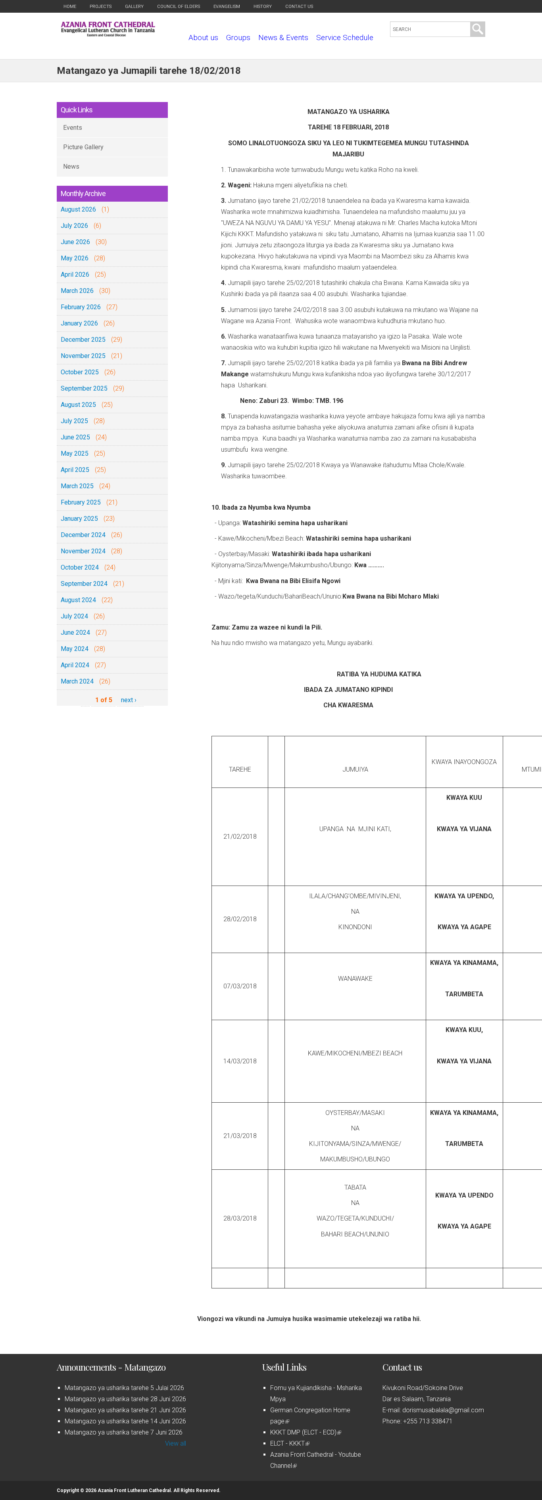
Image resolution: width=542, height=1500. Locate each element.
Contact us (299, 6)
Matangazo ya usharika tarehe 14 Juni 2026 (125, 1421)
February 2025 (81, 502)
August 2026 (78, 209)
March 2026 (77, 291)
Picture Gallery (83, 147)
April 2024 (75, 665)
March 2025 (77, 486)
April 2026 (75, 274)
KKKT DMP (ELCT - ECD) (305, 1432)
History (263, 6)
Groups (238, 37)
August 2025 (78, 404)
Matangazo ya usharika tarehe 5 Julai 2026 (124, 1388)
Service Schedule (344, 37)
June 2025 (75, 437)
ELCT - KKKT (289, 1443)
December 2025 (83, 339)
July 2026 (74, 225)
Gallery (134, 6)
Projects (100, 6)
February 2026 (81, 307)
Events (72, 127)
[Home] (108, 34)
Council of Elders (178, 6)
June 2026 (75, 242)
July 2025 (74, 421)
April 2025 (75, 470)
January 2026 (79, 323)
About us (203, 37)
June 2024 (75, 632)
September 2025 (84, 388)
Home (69, 6)
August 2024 (78, 600)
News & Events (283, 37)
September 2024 (84, 583)
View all (175, 1443)
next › (128, 700)
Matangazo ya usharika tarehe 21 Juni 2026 (125, 1410)
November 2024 (83, 551)
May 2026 (74, 258)
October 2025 (80, 372)
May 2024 (74, 649)
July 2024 (74, 616)
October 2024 (80, 567)
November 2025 (83, 356)
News (71, 166)
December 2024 (83, 535)
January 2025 (79, 518)
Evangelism (226, 6)
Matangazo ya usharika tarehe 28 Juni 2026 (125, 1399)
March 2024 (77, 681)
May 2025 (74, 453)
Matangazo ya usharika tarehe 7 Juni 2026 (124, 1432)
